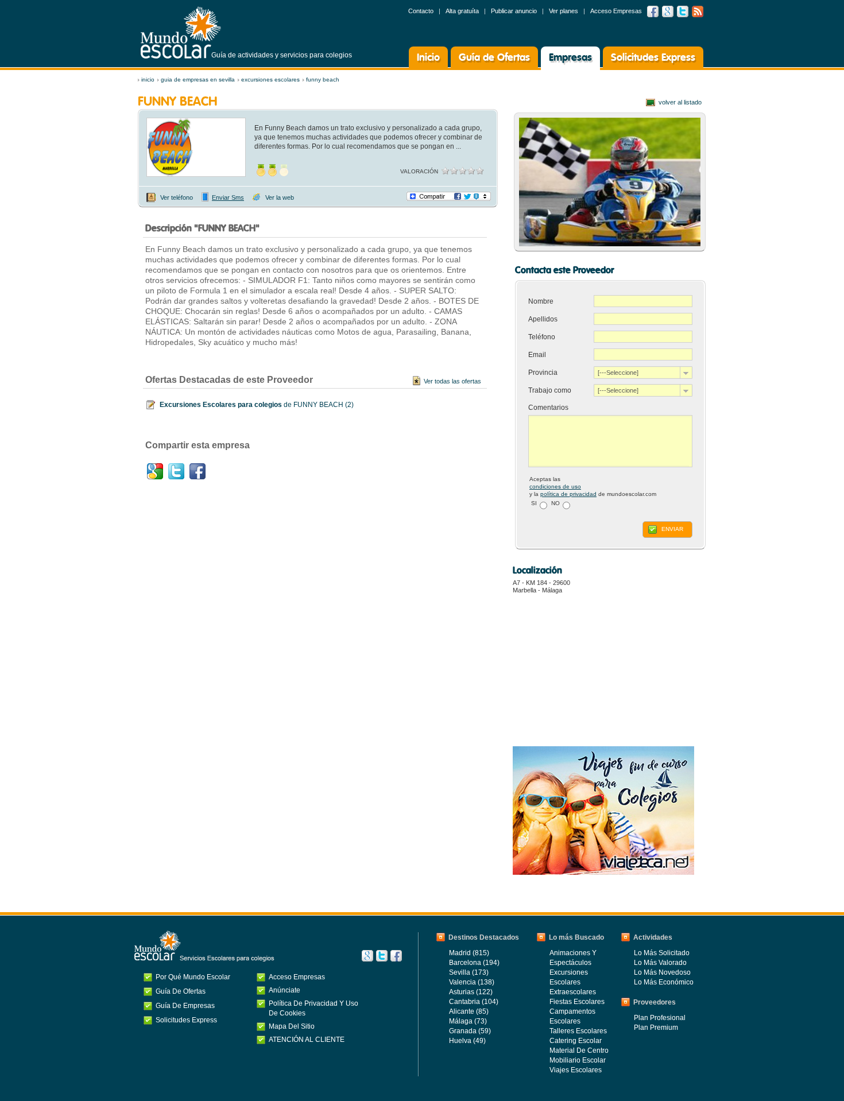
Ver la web (279, 197)
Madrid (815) (469, 953)
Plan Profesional (660, 1018)
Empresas (570, 58)
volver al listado (680, 102)
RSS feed (697, 11)
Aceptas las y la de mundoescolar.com (592, 486)
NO (555, 503)
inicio (147, 79)
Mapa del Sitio (292, 1026)
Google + (667, 11)
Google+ (155, 471)
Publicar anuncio (514, 10)
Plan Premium (656, 1028)
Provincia (542, 373)
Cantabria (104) (473, 1002)
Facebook (653, 11)
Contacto (420, 10)
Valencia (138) (471, 982)
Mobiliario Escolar (577, 1060)
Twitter (682, 11)
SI (534, 503)
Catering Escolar (575, 1041)
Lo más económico (664, 982)
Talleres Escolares (578, 1031)
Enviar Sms (228, 197)
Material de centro (579, 1050)
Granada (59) (470, 1031)
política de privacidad (568, 494)
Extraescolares (572, 992)
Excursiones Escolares (270, 79)
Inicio (428, 58)
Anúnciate (284, 990)
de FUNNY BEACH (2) (257, 405)
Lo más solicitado (662, 953)
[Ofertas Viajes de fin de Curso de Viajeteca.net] (603, 872)
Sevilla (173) (469, 972)
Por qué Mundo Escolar (193, 977)
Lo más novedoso (662, 972)
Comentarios (548, 408)
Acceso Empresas (616, 10)
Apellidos (542, 319)
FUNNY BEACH (322, 79)
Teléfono (541, 337)
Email (537, 355)
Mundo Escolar (181, 32)
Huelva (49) (467, 1041)
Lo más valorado (660, 963)
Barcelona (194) (474, 963)
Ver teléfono (176, 197)
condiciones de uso (555, 486)
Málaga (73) (468, 1021)
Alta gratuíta (462, 10)
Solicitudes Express (653, 58)
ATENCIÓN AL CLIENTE (306, 1040)
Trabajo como (549, 390)
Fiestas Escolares (577, 1002)
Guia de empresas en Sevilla (198, 79)
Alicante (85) (469, 1011)
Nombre (540, 301)
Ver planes (563, 10)
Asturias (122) (471, 992)
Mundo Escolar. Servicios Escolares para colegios (204, 946)
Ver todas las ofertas (452, 381)
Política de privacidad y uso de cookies (313, 1008)
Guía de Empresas (185, 1006)
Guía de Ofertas (494, 58)
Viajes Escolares (575, 1070)
